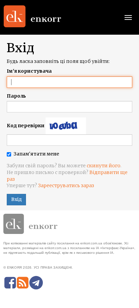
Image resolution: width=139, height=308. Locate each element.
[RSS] (22, 282)
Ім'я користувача (29, 71)
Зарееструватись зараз (66, 185)
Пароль (16, 96)
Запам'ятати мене (36, 154)
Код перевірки (26, 126)
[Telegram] (36, 282)
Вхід (16, 199)
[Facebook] (10, 282)
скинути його (103, 166)
